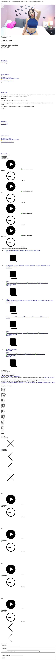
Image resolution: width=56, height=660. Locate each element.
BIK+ (45, 377)
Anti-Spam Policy (18, 382)
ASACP (52, 377)
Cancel (2, 437)
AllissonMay (9, 335)
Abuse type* (4, 651)
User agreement (10, 382)
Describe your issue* (6, 655)
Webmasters (10, 376)
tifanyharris (8, 285)
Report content (17, 376)
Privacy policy (4, 382)
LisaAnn (8, 318)
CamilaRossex (9, 268)
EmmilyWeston (9, 303)
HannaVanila (9, 350)
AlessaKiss (8, 356)
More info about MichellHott (8, 375)
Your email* (4, 648)
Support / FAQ (4, 376)
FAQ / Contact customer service (7, 374)
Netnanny (3, 378)
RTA (48, 377)
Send (6, 437)
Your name (4, 645)
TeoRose (8, 251)
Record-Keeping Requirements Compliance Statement (33, 382)
